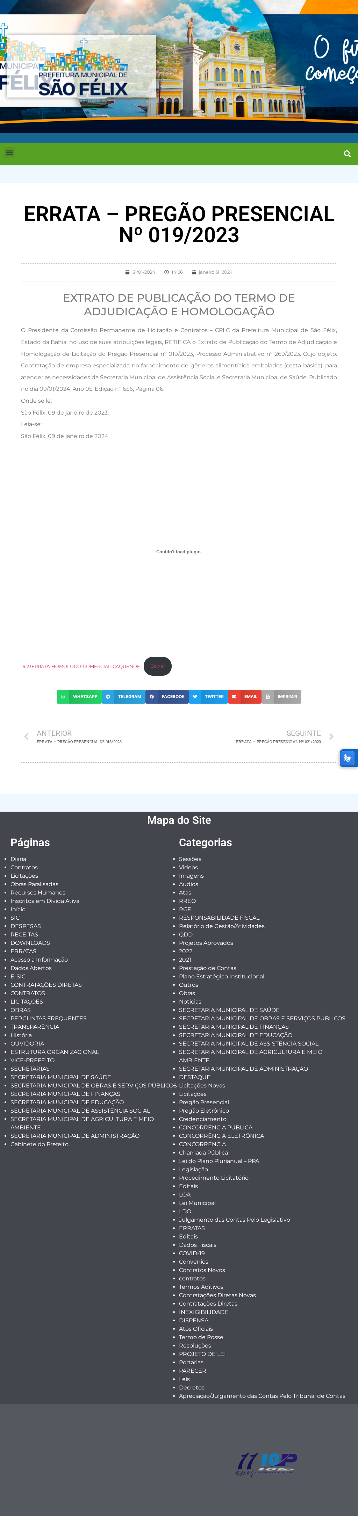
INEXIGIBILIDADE (203, 1312)
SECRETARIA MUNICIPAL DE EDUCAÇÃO (67, 1102)
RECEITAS (24, 934)
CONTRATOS (27, 993)
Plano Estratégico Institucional (221, 976)
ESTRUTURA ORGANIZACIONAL (54, 1052)
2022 (185, 951)
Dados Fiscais (197, 1245)
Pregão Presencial (204, 1102)
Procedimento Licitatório (214, 1177)
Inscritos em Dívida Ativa (44, 901)
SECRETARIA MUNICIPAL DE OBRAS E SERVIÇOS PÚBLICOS (93, 1085)
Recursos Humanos (37, 892)
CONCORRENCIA (202, 1144)
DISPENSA (193, 1320)
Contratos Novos (202, 1270)
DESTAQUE (194, 1077)
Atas (185, 892)
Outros (188, 985)
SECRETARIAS (30, 1068)
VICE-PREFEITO (32, 1060)
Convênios (193, 1261)
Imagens (191, 875)
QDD (186, 934)
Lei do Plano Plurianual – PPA (219, 1161)
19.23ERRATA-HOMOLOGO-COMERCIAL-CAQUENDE (80, 666)
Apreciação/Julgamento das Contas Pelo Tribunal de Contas (262, 1396)
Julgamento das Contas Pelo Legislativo (234, 1219)
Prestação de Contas (207, 968)
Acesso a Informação (39, 959)
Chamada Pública (203, 1152)
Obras (187, 993)
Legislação (193, 1169)
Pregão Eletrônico (204, 1110)
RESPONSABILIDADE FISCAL (219, 917)
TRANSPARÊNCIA (34, 1026)
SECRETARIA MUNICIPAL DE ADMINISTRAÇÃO (74, 1136)
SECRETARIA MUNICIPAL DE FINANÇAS (65, 1094)
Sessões (190, 859)
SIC (15, 917)
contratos (192, 1278)
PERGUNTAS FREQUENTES (48, 1018)
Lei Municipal (197, 1203)
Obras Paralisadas (34, 884)
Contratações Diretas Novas (217, 1295)
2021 (185, 959)
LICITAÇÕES (26, 1001)
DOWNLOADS (30, 943)
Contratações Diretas (208, 1303)
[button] (9, 152)
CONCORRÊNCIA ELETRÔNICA (221, 1136)
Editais (188, 1186)
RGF (185, 909)
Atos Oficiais (196, 1328)
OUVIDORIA (27, 1043)
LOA (185, 1194)
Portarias (191, 1362)
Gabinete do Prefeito (39, 1144)
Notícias (190, 1001)
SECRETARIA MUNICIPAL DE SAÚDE (60, 1077)
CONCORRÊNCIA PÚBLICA (215, 1127)
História (21, 1035)
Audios (188, 884)
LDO (185, 1211)
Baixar (157, 666)
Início (18, 909)
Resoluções (195, 1345)
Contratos (24, 867)
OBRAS (20, 1010)
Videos (188, 867)
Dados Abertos (31, 968)
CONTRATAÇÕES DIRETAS (46, 985)
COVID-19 (192, 1253)
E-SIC (18, 976)
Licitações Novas (202, 1085)
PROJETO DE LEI (202, 1354)
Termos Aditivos (201, 1287)
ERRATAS (23, 951)
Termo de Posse (201, 1337)
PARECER (192, 1370)
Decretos (192, 1387)
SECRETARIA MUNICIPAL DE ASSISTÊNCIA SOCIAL (80, 1110)
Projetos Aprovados (206, 943)
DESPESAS (25, 926)
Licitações (24, 875)
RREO (187, 901)
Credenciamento (203, 1119)
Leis (184, 1379)
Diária (18, 859)
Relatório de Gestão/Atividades (222, 926)
